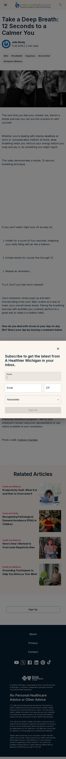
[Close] (58, 349)
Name (9, 374)
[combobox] (33, 399)
